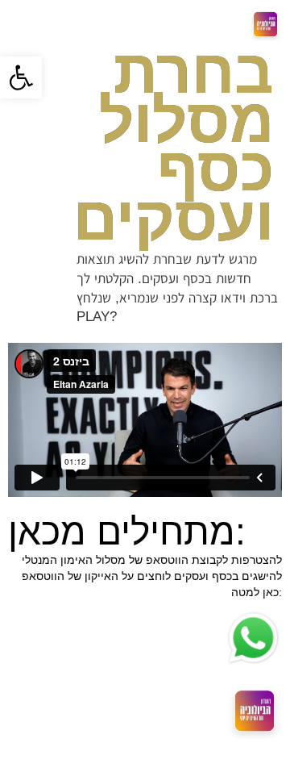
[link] (21, 77)
